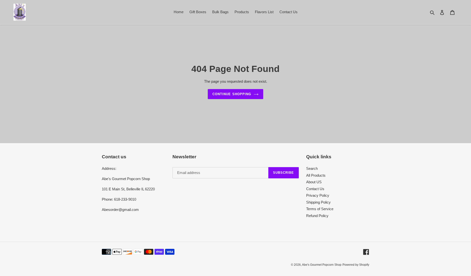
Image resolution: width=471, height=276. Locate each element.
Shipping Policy (318, 202)
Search (312, 168)
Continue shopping (231, 94)
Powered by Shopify (355, 264)
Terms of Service (319, 209)
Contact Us (315, 189)
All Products (316, 175)
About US (314, 182)
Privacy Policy (317, 195)
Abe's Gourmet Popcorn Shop (321, 264)
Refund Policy (317, 216)
